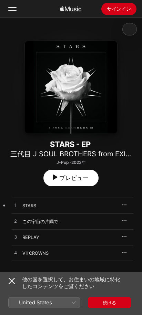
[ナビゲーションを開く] (12, 9)
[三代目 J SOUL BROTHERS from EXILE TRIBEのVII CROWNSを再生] (15, 253)
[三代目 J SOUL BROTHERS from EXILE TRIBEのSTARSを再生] (15, 205)
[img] (70, 9)
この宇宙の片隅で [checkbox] (40, 221)
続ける (109, 302)
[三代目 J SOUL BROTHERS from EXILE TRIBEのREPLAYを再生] (15, 237)
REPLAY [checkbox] (30, 237)
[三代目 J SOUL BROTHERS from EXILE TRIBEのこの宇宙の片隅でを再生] (15, 221)
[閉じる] (12, 281)
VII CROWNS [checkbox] (35, 253)
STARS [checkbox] (29, 205)
